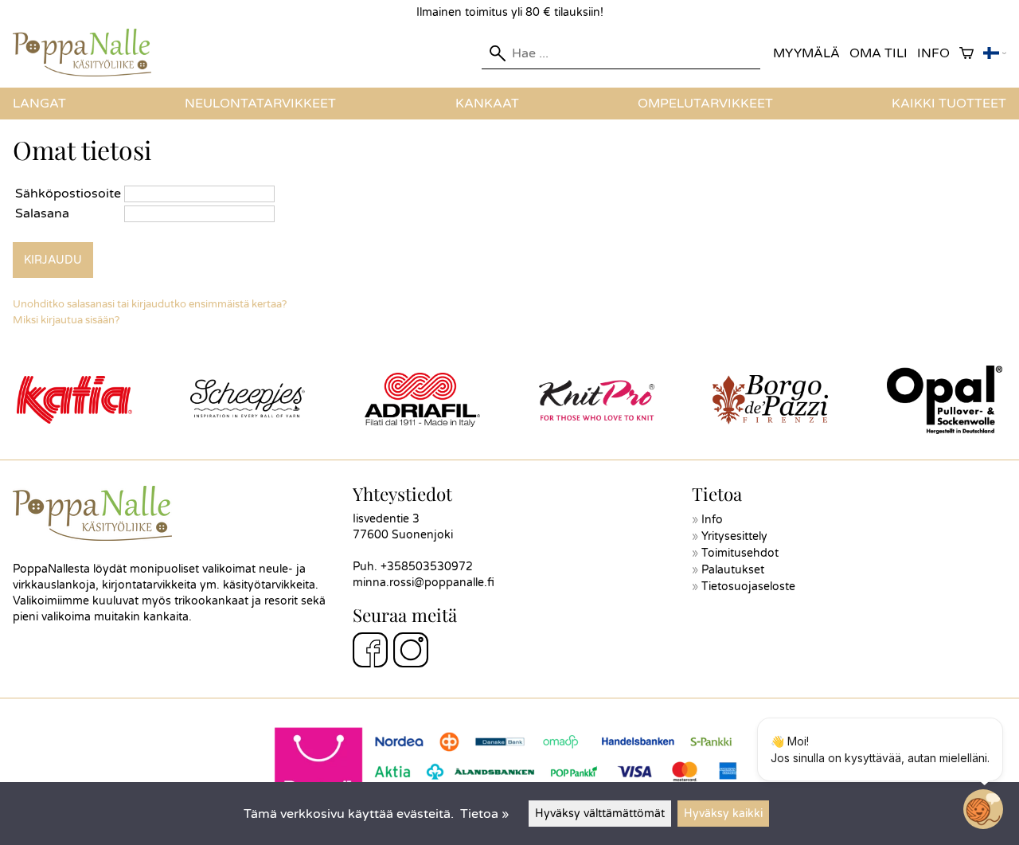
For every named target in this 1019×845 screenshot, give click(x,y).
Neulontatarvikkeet (260, 103)
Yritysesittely (734, 536)
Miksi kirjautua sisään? (66, 320)
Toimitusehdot (740, 553)
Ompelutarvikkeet (705, 103)
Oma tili (878, 53)
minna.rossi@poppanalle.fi (423, 582)
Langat (39, 103)
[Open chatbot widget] (983, 809)
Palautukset (732, 570)
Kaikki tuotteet (949, 103)
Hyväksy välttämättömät (600, 813)
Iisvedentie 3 (386, 519)
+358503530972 (427, 566)
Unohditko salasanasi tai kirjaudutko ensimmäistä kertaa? (150, 304)
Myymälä (806, 53)
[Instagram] (410, 652)
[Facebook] (370, 652)
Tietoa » (484, 814)
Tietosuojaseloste (748, 586)
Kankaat (487, 103)
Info (933, 53)
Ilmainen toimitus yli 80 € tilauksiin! (509, 12)
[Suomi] (994, 54)
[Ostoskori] (966, 54)
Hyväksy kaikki (723, 813)
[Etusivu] (88, 72)
